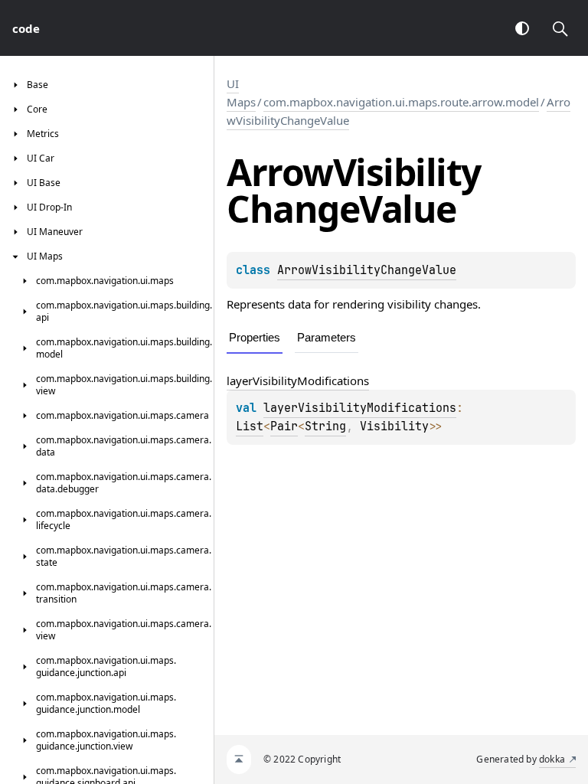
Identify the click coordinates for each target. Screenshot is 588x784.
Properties (254, 337)
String (325, 426)
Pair (284, 426)
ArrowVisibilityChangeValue (366, 270)
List (249, 426)
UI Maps (241, 92)
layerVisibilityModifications (298, 380)
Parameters (326, 337)
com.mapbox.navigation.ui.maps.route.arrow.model (401, 101)
